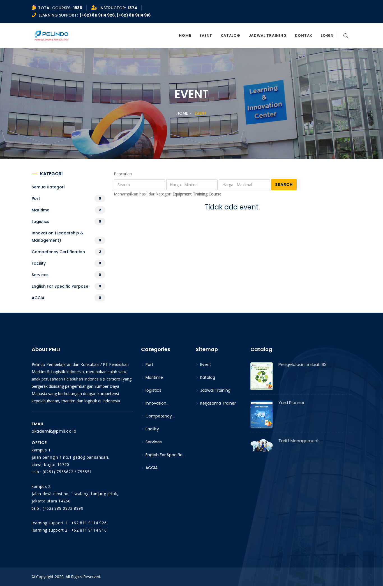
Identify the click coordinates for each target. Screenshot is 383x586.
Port (36, 198)
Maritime (40, 210)
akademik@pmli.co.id (54, 431)
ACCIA (38, 298)
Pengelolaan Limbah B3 (302, 364)
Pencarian (123, 173)
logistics (40, 221)
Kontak (303, 35)
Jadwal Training (268, 35)
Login (327, 35)
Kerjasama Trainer (217, 403)
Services (40, 275)
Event (205, 35)
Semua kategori (48, 187)
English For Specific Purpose (60, 286)
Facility (39, 263)
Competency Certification (58, 252)
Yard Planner (291, 402)
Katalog (230, 35)
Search (284, 184)
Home (185, 35)
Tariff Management (298, 441)
